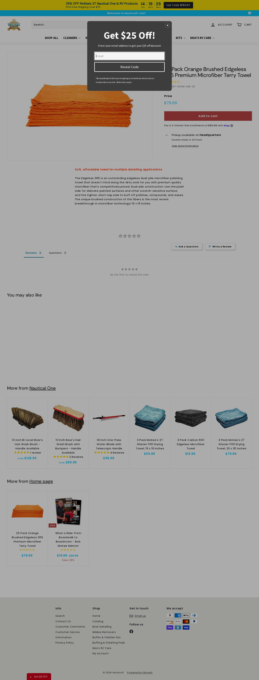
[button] (167, 25)
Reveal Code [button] (129, 67)
